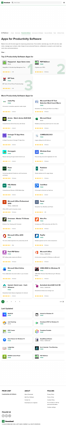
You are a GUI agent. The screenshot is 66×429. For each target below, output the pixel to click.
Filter (2, 52)
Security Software (48, 33)
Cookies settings (51, 407)
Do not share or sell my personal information (53, 403)
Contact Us (27, 400)
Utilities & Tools (60, 33)
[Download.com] (5, 3)
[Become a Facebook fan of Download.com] (3, 415)
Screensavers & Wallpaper (37, 33)
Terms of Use (50, 397)
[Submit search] (12, 2)
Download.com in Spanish (31, 402)
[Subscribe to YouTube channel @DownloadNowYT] (9, 415)
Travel (54, 33)
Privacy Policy (50, 394)
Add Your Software (29, 397)
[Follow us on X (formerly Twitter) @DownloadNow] (6, 415)
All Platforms (4, 33)
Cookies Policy (51, 400)
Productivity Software (26, 33)
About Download (29, 394)
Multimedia (17, 33)
